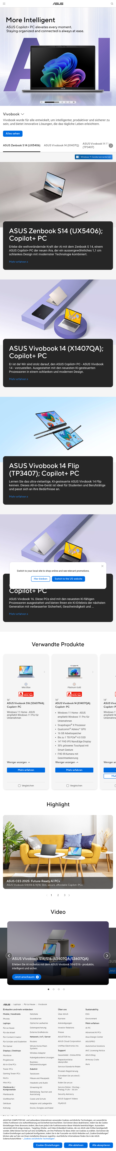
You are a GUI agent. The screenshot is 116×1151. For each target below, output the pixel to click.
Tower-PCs (8, 1069)
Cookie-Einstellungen (48, 1145)
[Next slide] (111, 146)
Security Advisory (66, 1094)
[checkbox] (26, 785)
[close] (102, 566)
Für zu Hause (8, 1028)
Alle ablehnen (75, 1145)
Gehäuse (7, 1103)
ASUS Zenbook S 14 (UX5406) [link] (21, 145)
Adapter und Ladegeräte (41, 1103)
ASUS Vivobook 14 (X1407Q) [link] (61, 145)
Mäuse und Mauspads (39, 1078)
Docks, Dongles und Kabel (41, 1108)
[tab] (41, 102)
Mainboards (8, 1094)
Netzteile (34, 1014)
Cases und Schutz (38, 1099)
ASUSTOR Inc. (64, 1037)
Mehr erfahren (26, 770)
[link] (58, 4)
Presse (61, 1032)
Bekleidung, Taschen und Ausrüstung (41, 1093)
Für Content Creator (12, 1037)
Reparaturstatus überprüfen (65, 1060)
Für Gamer (7, 1046)
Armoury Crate (92, 1059)
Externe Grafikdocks (39, 1032)
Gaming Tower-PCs (11, 1073)
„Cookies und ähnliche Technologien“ (39, 1139)
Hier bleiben (40, 578)
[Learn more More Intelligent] (58, 105)
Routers (33, 1041)
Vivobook (42, 1004)
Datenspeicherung (38, 1028)
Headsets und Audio (39, 1083)
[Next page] (69, 895)
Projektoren (8, 1060)
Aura (87, 1064)
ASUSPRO (90, 1041)
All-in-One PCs (9, 1064)
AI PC (88, 1028)
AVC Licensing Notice (95, 1050)
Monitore (7, 1055)
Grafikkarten (8, 1099)
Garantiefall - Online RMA (69, 1055)
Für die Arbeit (9, 1032)
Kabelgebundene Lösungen (42, 1057)
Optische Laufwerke (39, 1023)
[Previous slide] (9, 955)
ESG (87, 1014)
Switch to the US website (68, 578)
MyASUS (62, 1103)
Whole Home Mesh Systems (38, 1047)
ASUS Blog (90, 1055)
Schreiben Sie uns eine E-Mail (69, 1077)
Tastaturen (34, 1074)
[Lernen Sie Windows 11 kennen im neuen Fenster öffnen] (94, 157)
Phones (6, 1019)
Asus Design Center (94, 1037)
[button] (4, 3)
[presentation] (47, 895)
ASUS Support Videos (68, 1099)
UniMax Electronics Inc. (68, 1046)
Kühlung (6, 1108)
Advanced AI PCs (93, 1032)
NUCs (5, 1078)
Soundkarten (35, 1018)
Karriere (61, 1018)
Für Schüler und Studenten (15, 1041)
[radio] (26, 684)
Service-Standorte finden (69, 1066)
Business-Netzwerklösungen (38, 1063)
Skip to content (3, 9)
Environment (91, 1018)
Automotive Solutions (95, 1046)
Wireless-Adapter (38, 1053)
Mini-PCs (7, 1083)
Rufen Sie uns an (65, 1083)
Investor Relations (66, 1028)
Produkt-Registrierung (68, 1071)
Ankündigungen (65, 1023)
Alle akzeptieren (101, 1145)
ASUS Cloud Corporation (69, 1041)
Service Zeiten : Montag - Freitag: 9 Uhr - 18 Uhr (69, 1088)
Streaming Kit (36, 1087)
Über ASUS (63, 1014)
